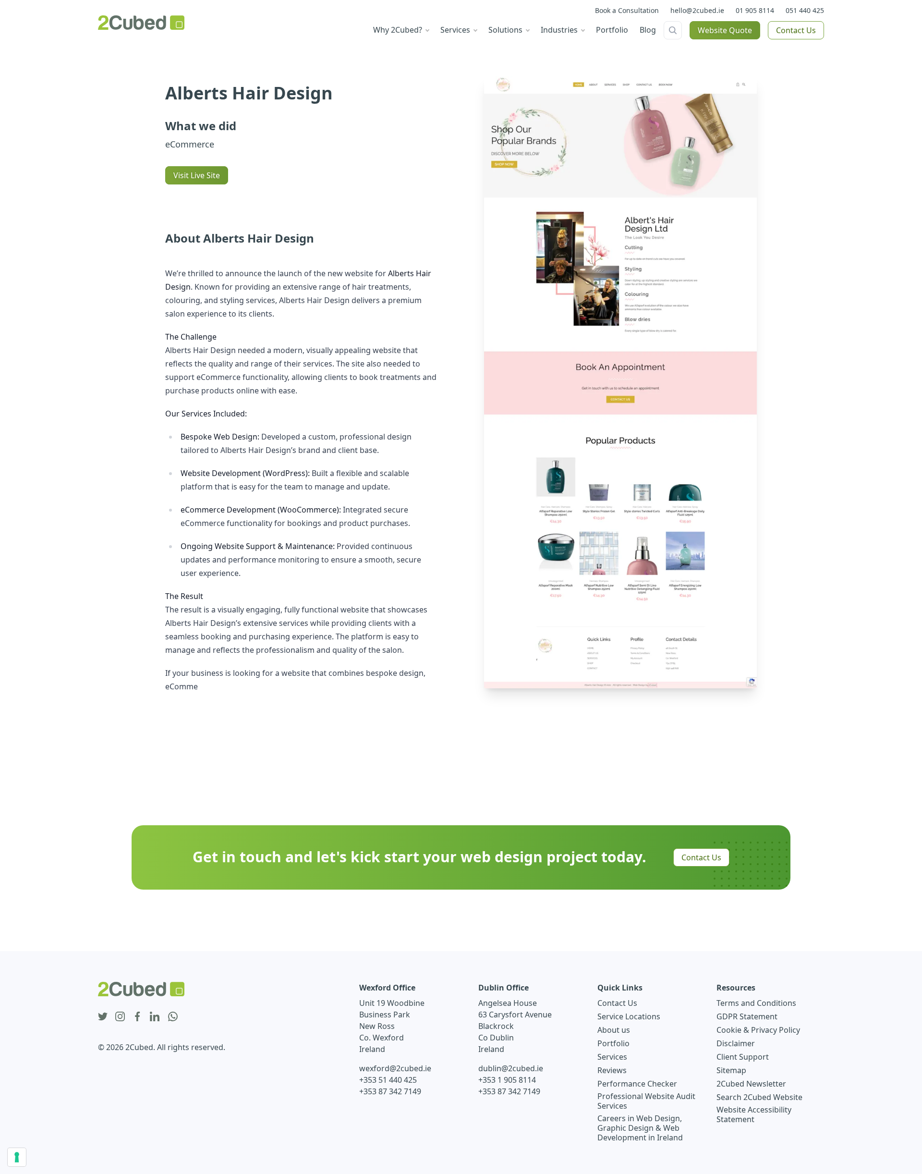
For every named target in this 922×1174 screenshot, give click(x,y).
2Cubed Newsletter (751, 1083)
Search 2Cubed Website (759, 1097)
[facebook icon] (137, 1017)
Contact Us (796, 30)
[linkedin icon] (154, 1017)
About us (613, 1030)
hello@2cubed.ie (697, 10)
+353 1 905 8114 (507, 1080)
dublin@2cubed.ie (510, 1068)
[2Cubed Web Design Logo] (141, 22)
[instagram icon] (120, 1017)
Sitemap (731, 1070)
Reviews (612, 1070)
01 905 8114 (755, 10)
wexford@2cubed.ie (395, 1068)
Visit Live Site (196, 175)
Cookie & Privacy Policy (758, 1030)
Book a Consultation (627, 10)
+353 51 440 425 (388, 1080)
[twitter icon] (103, 1017)
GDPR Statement (746, 1016)
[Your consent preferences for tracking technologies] (17, 1157)
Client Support (742, 1057)
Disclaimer (735, 1043)
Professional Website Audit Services (646, 1101)
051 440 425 (805, 10)
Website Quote (725, 30)
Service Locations (628, 1016)
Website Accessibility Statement (753, 1114)
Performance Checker (637, 1083)
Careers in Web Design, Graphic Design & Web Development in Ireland (640, 1127)
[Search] (673, 30)
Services (612, 1057)
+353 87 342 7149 (390, 1091)
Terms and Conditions (756, 1003)
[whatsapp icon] (173, 1017)
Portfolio (613, 1043)
